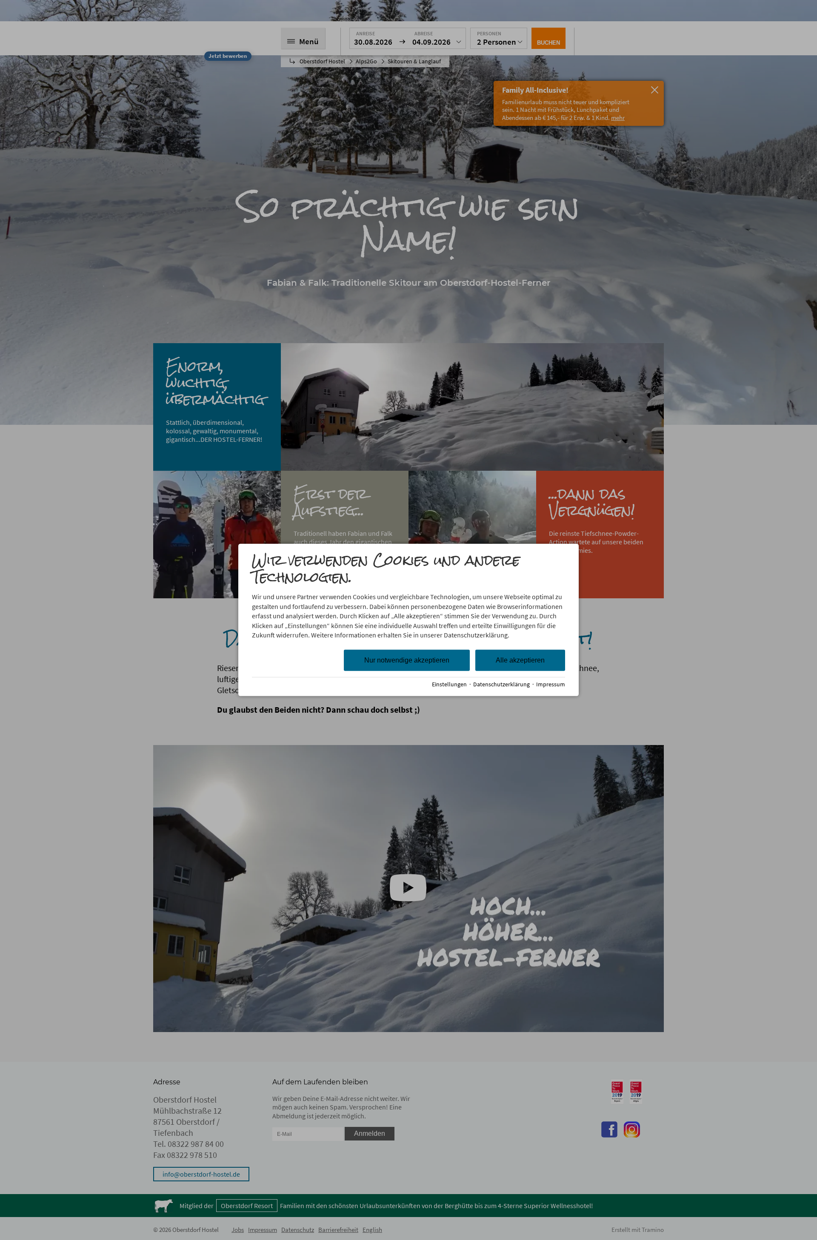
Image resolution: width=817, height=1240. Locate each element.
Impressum (550, 684)
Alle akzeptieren (520, 660)
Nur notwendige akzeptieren (406, 660)
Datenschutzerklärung (501, 684)
